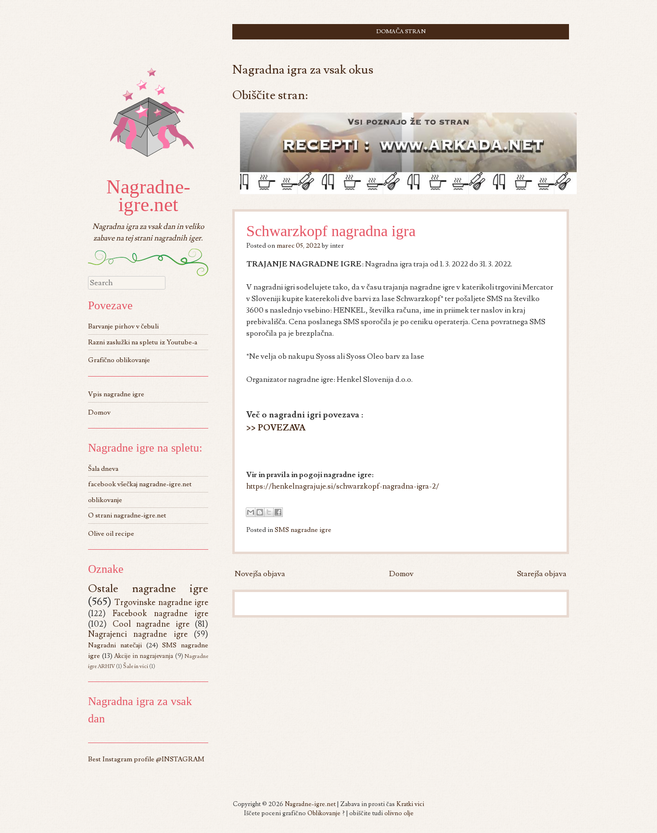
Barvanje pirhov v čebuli (123, 326)
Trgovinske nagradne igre (161, 602)
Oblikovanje (324, 813)
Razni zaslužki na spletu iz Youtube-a (142, 342)
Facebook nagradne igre (160, 613)
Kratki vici (410, 804)
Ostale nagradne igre (148, 588)
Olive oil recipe (111, 533)
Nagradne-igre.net (148, 195)
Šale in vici (135, 666)
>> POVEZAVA (275, 427)
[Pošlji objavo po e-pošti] (250, 512)
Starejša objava (542, 574)
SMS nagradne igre (303, 530)
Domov (401, 574)
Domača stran (401, 31)
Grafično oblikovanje (119, 360)
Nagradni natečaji (115, 645)
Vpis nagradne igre (116, 394)
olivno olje (399, 813)
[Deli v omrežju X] (269, 512)
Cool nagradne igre (151, 624)
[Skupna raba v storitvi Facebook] (278, 512)
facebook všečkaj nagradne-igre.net (140, 484)
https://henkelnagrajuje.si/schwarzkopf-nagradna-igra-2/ (342, 486)
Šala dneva (103, 468)
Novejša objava (260, 574)
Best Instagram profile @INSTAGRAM (146, 759)
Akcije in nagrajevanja (143, 656)
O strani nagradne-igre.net (127, 515)
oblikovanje (105, 500)
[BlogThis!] (260, 512)
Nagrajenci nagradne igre (138, 634)
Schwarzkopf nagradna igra (331, 231)
